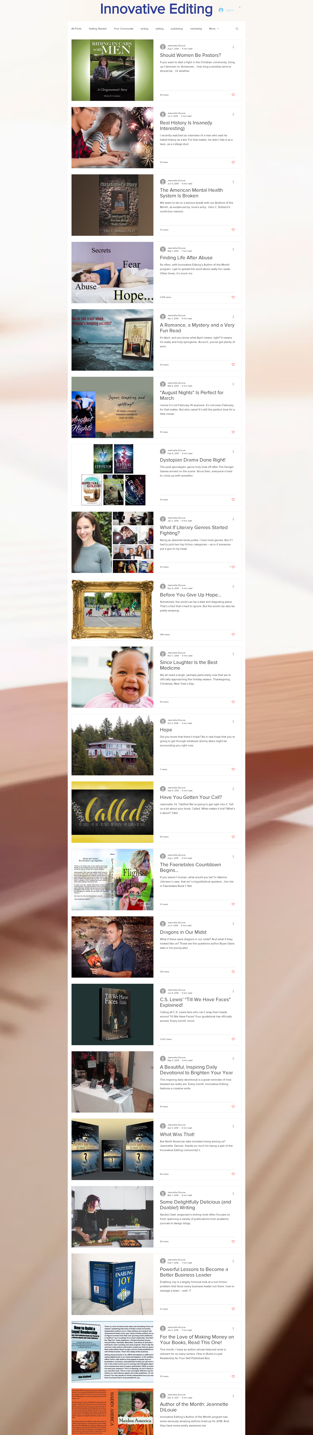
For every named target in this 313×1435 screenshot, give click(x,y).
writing (144, 28)
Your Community (123, 28)
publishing (177, 28)
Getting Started (98, 28)
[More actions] (234, 47)
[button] (239, 7)
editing (160, 28)
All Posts (76, 28)
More (212, 28)
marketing (196, 28)
